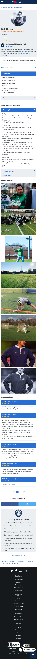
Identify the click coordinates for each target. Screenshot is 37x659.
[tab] (18, 73)
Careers (18, 635)
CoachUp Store (18, 620)
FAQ (18, 598)
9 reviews (12, 41)
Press (18, 633)
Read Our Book (18, 617)
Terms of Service (23, 654)
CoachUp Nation (18, 579)
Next (23, 492)
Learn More (9, 46)
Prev (13, 492)
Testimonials (18, 609)
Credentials (6, 73)
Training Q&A (18, 585)
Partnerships (18, 630)
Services (5, 98)
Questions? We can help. (18, 555)
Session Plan (7, 175)
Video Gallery (18, 582)
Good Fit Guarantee (18, 604)
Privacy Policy (13, 654)
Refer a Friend (18, 590)
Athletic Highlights (8, 171)
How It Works (18, 601)
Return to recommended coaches (12, 7)
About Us (18, 627)
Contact (18, 638)
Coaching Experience (9, 110)
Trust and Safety (18, 606)
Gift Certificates (18, 588)
